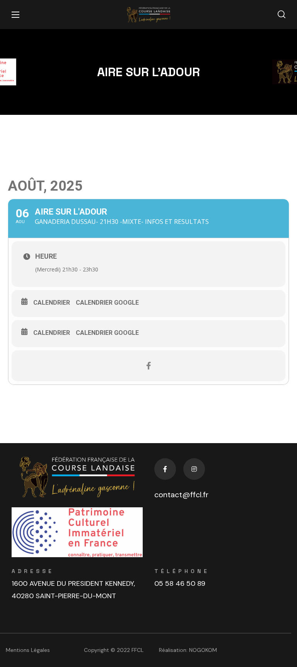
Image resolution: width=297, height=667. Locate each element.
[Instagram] (194, 469)
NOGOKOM (203, 650)
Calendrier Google (107, 302)
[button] (281, 14)
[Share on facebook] (148, 365)
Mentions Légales (28, 650)
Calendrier (51, 302)
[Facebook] (165, 469)
